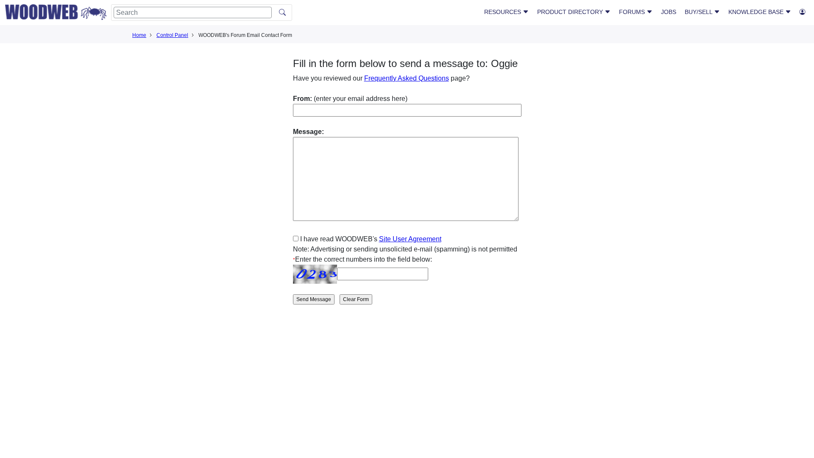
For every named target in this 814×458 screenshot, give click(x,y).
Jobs (668, 11)
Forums (633, 11)
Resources (503, 11)
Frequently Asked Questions (406, 78)
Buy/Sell (699, 11)
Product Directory (571, 11)
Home (139, 35)
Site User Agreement (410, 239)
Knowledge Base (756, 11)
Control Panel (172, 35)
